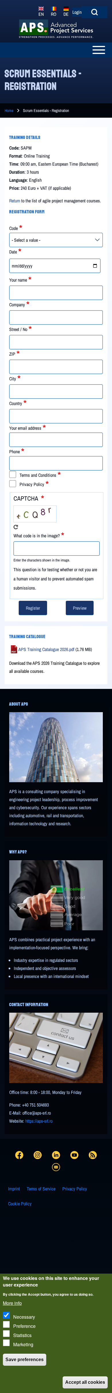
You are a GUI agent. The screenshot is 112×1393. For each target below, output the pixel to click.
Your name (18, 280)
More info (12, 1303)
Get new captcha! (15, 527)
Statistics (22, 1335)
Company (17, 304)
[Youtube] (74, 1154)
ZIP (12, 354)
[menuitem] (14, 1188)
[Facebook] (19, 1154)
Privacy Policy (32, 484)
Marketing (23, 1344)
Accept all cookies (85, 1382)
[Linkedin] (56, 1154)
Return (14, 200)
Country (15, 403)
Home (9, 110)
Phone (14, 451)
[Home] (56, 29)
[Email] (56, 1166)
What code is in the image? (36, 535)
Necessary (24, 1316)
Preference (24, 1326)
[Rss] (93, 1154)
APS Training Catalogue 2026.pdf (46, 649)
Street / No (18, 329)
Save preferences (24, 1359)
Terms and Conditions (38, 475)
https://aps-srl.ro (39, 1121)
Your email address (25, 428)
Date (13, 252)
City (12, 378)
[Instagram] (37, 1154)
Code (13, 228)
